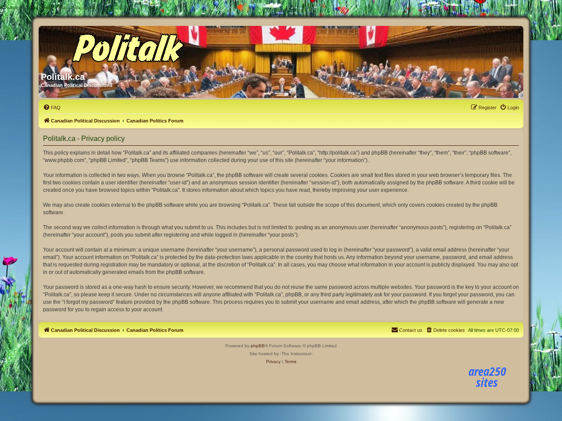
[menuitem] (52, 107)
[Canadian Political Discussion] (125, 45)
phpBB (258, 345)
